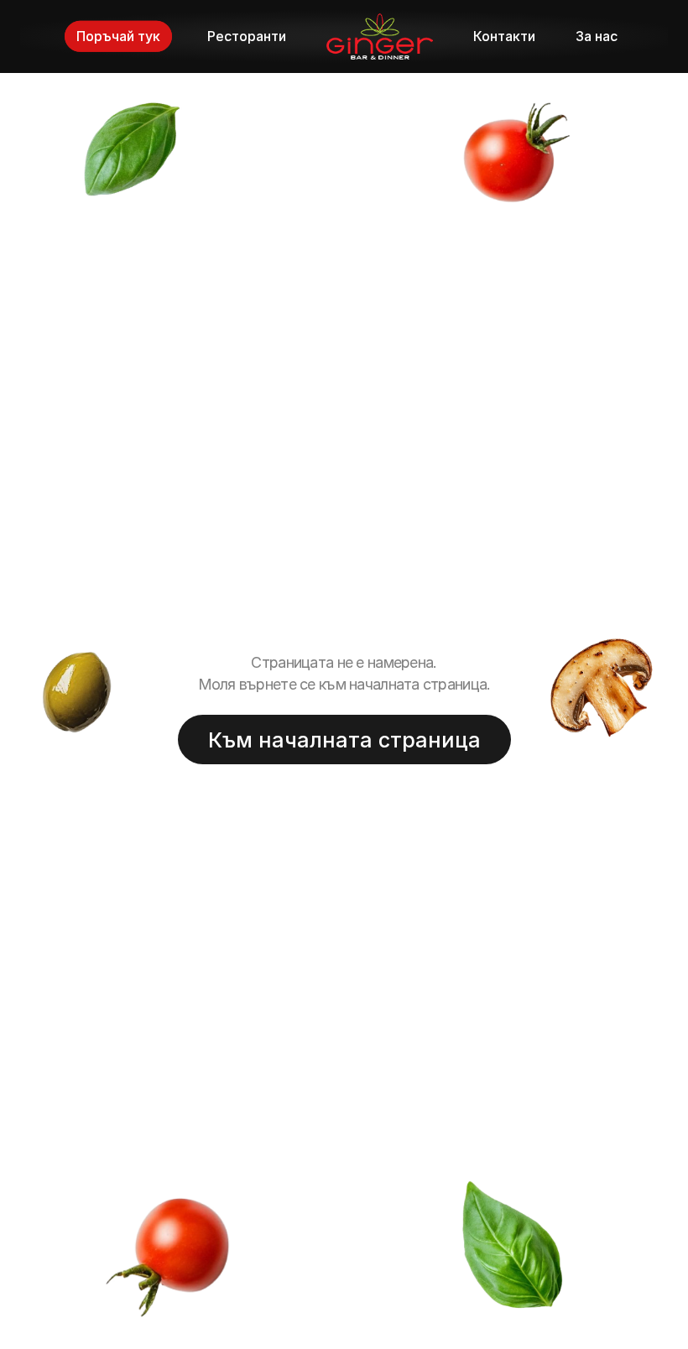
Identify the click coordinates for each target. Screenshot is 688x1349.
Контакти (504, 36)
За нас (597, 36)
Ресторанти (246, 36)
